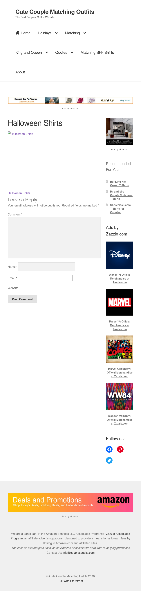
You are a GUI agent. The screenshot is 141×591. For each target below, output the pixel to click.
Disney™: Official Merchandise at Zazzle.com (120, 278)
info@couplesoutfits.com (79, 552)
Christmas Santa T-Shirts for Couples (120, 208)
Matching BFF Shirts (97, 52)
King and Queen (28, 52)
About (20, 72)
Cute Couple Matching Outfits (54, 11)
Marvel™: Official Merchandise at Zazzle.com (119, 325)
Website (13, 288)
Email (12, 278)
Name (12, 266)
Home (25, 32)
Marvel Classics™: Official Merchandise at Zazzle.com (120, 372)
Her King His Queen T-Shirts (119, 183)
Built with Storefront (70, 581)
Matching (72, 32)
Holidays (45, 32)
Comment (15, 214)
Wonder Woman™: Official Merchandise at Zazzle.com (120, 419)
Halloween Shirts (19, 193)
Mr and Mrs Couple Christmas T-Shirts (121, 195)
